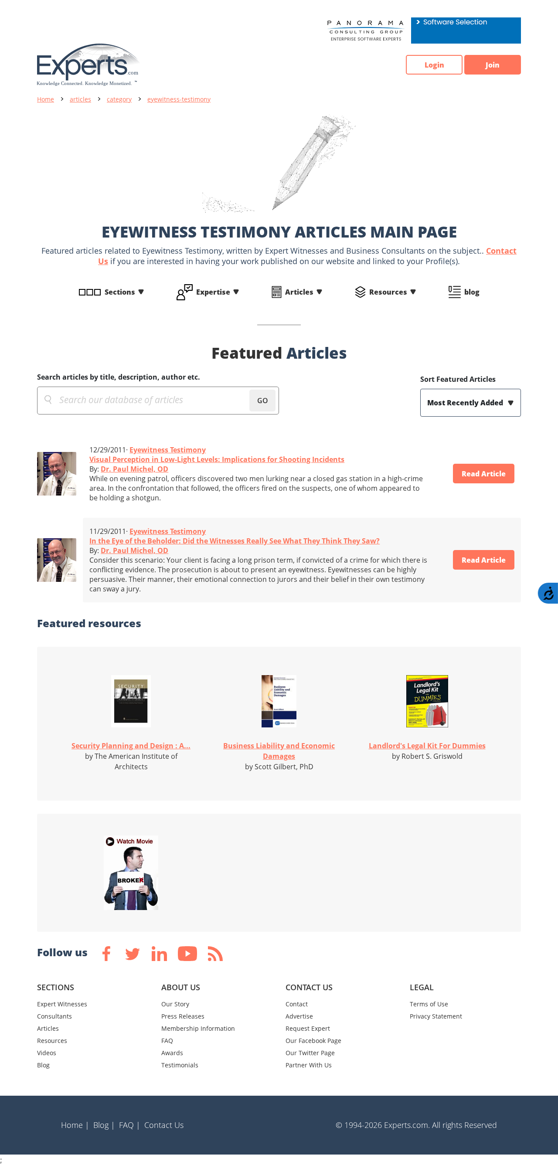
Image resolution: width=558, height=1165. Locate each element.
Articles (299, 292)
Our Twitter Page (310, 1053)
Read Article (484, 474)
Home (45, 99)
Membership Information (198, 1028)
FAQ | (129, 1125)
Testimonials (179, 1065)
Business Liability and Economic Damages (279, 751)
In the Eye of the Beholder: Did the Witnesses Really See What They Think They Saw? (234, 541)
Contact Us (164, 1125)
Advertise (299, 1016)
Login (434, 65)
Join (493, 65)
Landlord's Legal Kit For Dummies (427, 746)
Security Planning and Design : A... (131, 746)
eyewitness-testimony (179, 99)
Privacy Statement (436, 1016)
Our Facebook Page (313, 1040)
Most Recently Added (466, 403)
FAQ (167, 1040)
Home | (75, 1125)
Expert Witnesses (62, 1004)
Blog (43, 1065)
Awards (172, 1053)
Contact (297, 1004)
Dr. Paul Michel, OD (134, 469)
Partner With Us (309, 1065)
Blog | (104, 1125)
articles (80, 99)
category (119, 99)
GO (262, 400)
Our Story (175, 1004)
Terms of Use (429, 1004)
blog (472, 292)
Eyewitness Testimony (167, 450)
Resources (388, 292)
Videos (46, 1053)
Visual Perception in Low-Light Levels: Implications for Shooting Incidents (216, 459)
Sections (120, 292)
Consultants (54, 1016)
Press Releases (182, 1016)
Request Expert (308, 1028)
